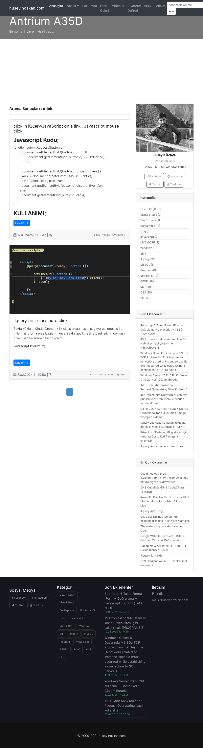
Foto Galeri (104, 8)
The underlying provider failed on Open (161, 528)
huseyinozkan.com (26, 8)
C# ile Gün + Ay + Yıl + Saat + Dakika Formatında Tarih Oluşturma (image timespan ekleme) (164, 413)
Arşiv (147, 6)
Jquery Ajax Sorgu (152, 511)
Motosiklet (82, 641)
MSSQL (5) (147, 264)
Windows (85, 626)
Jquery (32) (148, 259)
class (111, 374)
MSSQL (88, 633)
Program (64, 641)
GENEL (63, 649)
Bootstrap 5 (87, 610)
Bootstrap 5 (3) (150, 225)
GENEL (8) (147, 281)
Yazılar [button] (71, 6)
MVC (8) (145, 286)
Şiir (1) (144, 253)
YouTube (175, 184)
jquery (121, 374)
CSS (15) (146, 292)
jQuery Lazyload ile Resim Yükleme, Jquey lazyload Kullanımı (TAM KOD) (164, 424)
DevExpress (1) (150, 220)
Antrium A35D (46, 21)
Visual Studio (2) (150, 214)
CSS (88, 649)
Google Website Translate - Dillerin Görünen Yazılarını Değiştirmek (162, 538)
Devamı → (21, 223)
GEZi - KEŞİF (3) (150, 209)
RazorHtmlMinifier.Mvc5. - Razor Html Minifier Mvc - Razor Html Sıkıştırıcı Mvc (164, 501)
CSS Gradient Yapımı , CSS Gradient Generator (163, 563)
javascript (118, 234)
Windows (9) (148, 248)
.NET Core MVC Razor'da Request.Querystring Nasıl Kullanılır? (163, 387)
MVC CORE (66, 626)
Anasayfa (57, 6)
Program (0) (148, 270)
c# (60, 657)
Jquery (73, 633)
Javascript (77, 618)
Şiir (61, 633)
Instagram (176, 176)
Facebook (154, 176)
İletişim (160, 6)
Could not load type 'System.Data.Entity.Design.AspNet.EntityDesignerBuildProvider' (164, 478)
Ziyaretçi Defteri (134, 8)
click (97, 234)
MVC (77, 649)
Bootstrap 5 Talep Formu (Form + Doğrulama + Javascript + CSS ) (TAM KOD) (161, 329)
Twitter (156, 184)
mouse (106, 234)
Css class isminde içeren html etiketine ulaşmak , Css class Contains (165, 518)
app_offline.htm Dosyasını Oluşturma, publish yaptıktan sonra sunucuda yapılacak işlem (164, 399)
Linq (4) (145, 231)
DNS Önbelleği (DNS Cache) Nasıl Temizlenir (162, 489)
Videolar (118, 6)
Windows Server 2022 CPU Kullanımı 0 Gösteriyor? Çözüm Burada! (163, 377)
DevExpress (66, 610)
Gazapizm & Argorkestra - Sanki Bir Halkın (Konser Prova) (163, 548)
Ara (171, 11)
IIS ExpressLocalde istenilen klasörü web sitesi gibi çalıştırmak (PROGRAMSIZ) (163, 343)
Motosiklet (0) (149, 275)
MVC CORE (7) (149, 242)
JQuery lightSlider (152, 555)
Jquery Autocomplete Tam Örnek (161, 446)
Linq (62, 618)
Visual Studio (67, 602)
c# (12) (144, 298)
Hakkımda (89, 6)
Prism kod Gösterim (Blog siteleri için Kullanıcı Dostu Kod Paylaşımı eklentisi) (163, 436)
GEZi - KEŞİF (67, 594)
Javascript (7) (149, 236)
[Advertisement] (101, 69)
